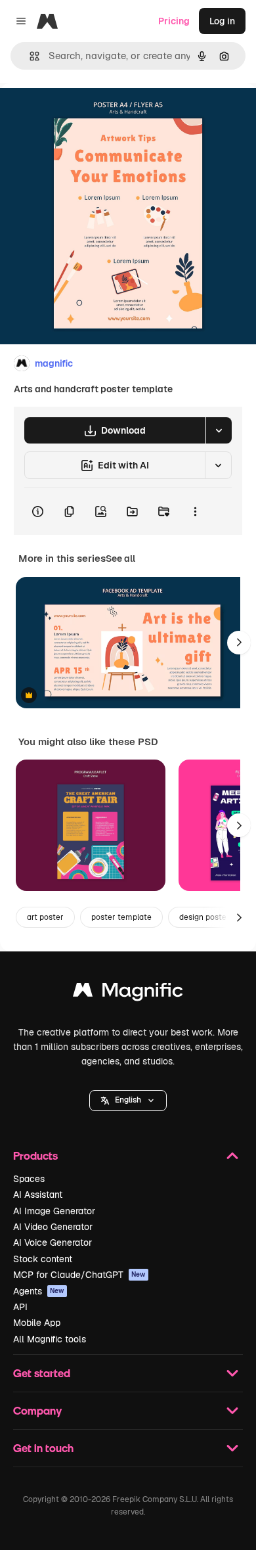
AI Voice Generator (52, 1242)
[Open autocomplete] (29, 56)
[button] (128, 1100)
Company (37, 1410)
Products (35, 1155)
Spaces (29, 1179)
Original (84, 112)
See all (120, 558)
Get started (41, 1373)
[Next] (239, 642)
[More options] (195, 511)
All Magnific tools (49, 1339)
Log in (222, 21)
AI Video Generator (53, 1227)
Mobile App (36, 1323)
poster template (121, 917)
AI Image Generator (54, 1211)
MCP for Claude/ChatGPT (79, 1275)
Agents (38, 1291)
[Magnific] (128, 993)
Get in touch (43, 1448)
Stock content (42, 1259)
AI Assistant (37, 1194)
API (20, 1307)
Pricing (174, 21)
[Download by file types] (218, 430)
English (128, 1100)
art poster (45, 917)
